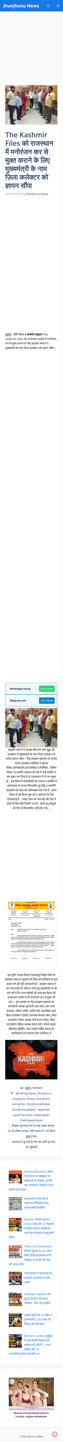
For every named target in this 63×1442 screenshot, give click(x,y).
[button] (48, 5)
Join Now (47, 689)
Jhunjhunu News (21, 6)
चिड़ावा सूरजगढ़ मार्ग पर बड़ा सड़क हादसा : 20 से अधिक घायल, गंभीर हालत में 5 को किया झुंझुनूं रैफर (32, 1131)
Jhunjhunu (44, 1093)
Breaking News (26, 1093)
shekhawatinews (31, 1120)
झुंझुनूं (28, 1088)
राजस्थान (37, 1088)
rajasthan (43, 1109)
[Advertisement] (31, 46)
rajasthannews (23, 1115)
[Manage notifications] (55, 1434)
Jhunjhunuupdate (24, 1109)
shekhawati (41, 1115)
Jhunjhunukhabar (38, 1104)
